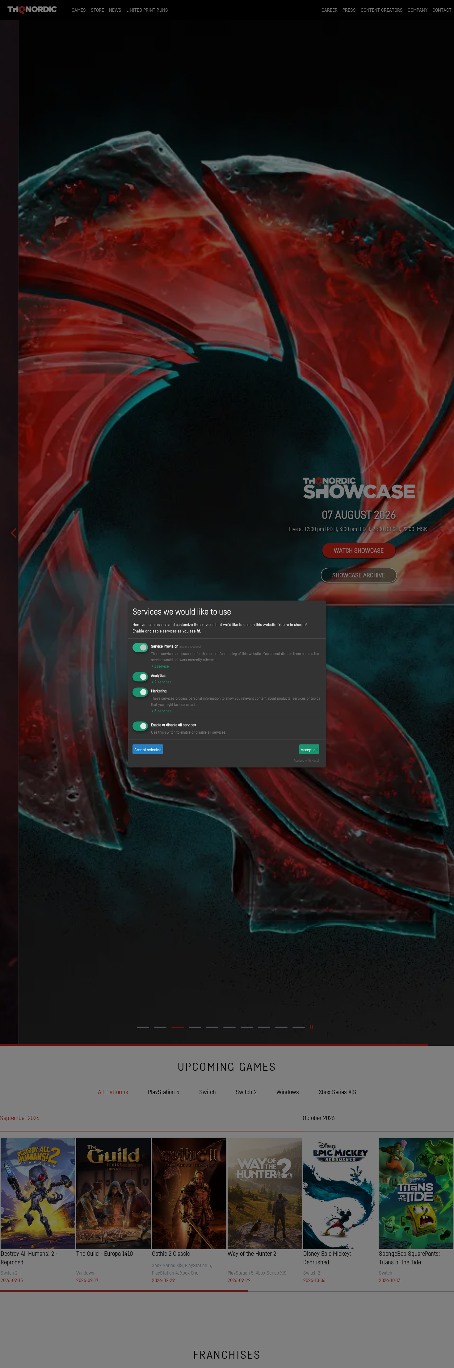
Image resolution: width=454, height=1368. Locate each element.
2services (161, 681)
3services (161, 710)
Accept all (309, 749)
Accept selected (148, 749)
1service (160, 665)
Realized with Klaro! (306, 760)
